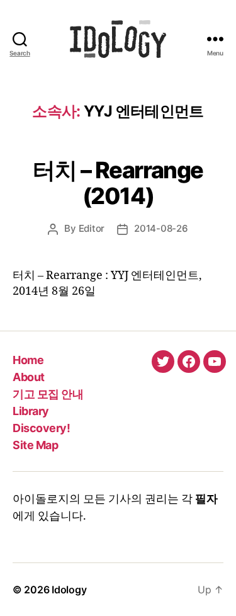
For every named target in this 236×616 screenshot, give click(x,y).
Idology (69, 589)
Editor (91, 228)
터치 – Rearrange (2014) (118, 183)
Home (28, 360)
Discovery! (41, 428)
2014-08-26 (161, 228)
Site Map (35, 445)
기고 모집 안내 (48, 394)
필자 (206, 499)
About (29, 377)
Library (31, 411)
